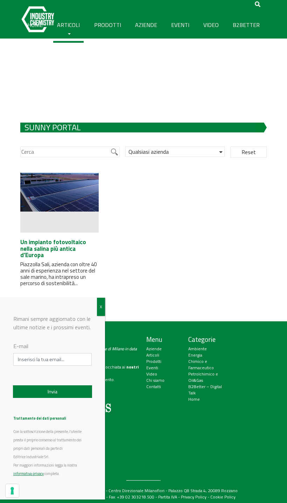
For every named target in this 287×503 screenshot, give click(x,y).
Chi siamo (155, 380)
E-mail (20, 346)
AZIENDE (146, 25)
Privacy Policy (193, 497)
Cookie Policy (223, 497)
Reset (248, 152)
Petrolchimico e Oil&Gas (203, 377)
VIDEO (211, 25)
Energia (195, 355)
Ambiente (197, 348)
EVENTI (180, 25)
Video (151, 374)
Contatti (153, 386)
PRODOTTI (107, 25)
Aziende (154, 348)
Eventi (152, 367)
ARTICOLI (68, 25)
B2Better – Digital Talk (205, 389)
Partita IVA (167, 497)
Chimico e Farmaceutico (201, 364)
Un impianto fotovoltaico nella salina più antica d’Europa (53, 248)
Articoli (152, 355)
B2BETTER (246, 25)
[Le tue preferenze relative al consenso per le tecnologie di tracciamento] (12, 490)
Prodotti (153, 361)
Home (194, 399)
